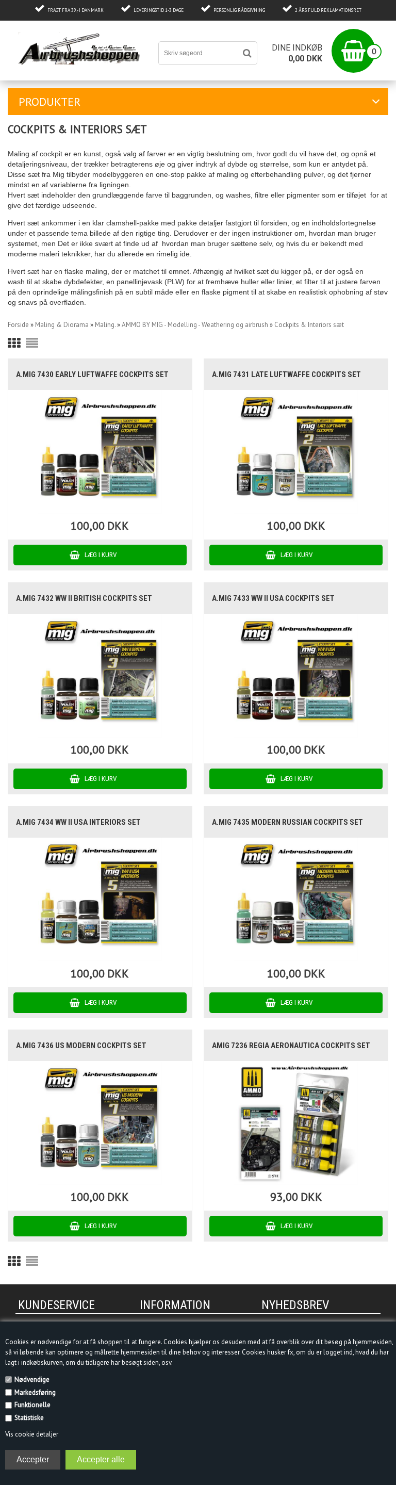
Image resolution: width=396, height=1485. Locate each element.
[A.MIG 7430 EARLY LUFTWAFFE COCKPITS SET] (99, 452)
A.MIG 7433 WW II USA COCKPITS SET (273, 598)
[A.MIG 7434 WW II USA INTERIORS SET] (99, 900)
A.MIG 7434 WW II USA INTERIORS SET (78, 822)
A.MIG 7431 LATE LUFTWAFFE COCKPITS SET (286, 374)
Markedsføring (35, 1392)
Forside (18, 324)
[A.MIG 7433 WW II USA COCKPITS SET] (295, 676)
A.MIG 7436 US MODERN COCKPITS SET (81, 1045)
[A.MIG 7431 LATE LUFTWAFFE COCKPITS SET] (295, 452)
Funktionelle (32, 1404)
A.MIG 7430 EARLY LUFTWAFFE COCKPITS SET (92, 374)
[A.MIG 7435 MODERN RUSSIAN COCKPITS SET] (295, 900)
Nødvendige (32, 1379)
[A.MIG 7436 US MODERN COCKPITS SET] (99, 1123)
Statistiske (29, 1417)
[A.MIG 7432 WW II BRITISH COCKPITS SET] (99, 676)
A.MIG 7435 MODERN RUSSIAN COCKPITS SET (287, 822)
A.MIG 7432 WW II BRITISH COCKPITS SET (84, 598)
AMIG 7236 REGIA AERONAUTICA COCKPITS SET (291, 1045)
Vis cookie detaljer (31, 1434)
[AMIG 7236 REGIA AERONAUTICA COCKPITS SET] (295, 1123)
